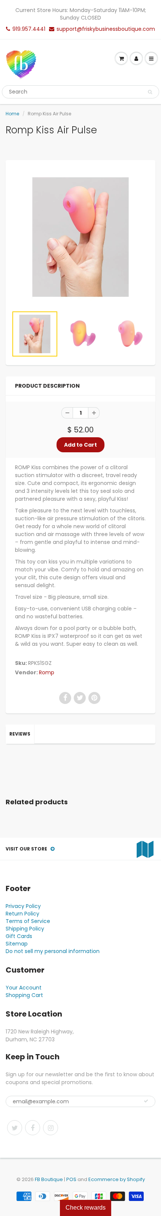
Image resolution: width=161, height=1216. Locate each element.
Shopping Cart (24, 995)
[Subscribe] (146, 1101)
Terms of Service (28, 921)
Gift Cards (19, 936)
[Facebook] (32, 1127)
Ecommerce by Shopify (116, 1179)
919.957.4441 (28, 29)
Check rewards (86, 1207)
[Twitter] (14, 1127)
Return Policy (22, 913)
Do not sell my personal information (53, 951)
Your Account (24, 987)
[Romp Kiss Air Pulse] (80, 237)
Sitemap (17, 943)
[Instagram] (50, 1127)
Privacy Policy (23, 906)
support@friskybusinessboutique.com (106, 29)
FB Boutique (49, 1179)
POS (71, 1179)
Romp (46, 672)
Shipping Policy (25, 928)
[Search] (150, 92)
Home (12, 113)
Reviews (19, 734)
